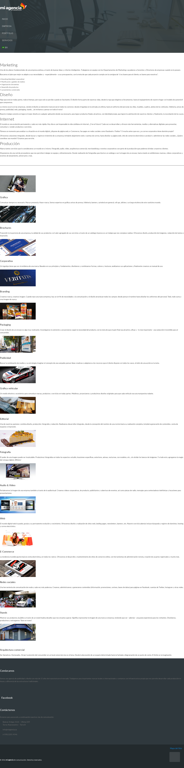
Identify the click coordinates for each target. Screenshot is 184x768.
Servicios (7, 40)
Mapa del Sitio (176, 748)
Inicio (5, 19)
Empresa (7, 26)
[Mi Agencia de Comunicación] (92, 7)
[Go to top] (174, 757)
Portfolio (7, 33)
